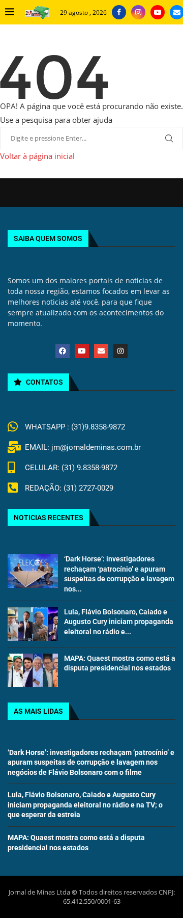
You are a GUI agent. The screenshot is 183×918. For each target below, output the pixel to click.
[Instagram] (138, 12)
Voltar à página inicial (37, 156)
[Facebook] (119, 12)
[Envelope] (101, 351)
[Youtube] (157, 12)
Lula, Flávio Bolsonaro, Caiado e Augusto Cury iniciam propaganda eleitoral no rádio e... (118, 622)
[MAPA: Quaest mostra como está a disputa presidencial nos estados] (33, 670)
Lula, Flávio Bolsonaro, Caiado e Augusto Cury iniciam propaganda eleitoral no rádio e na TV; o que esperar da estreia (85, 805)
